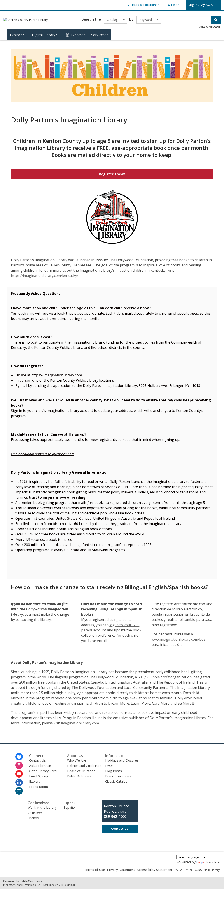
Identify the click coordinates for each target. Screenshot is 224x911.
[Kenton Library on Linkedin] (19, 782)
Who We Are (76, 760)
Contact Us (37, 760)
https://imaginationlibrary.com (56, 375)
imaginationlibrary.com (80, 723)
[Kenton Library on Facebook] (19, 756)
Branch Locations (118, 776)
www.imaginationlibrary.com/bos (178, 639)
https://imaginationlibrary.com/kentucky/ (44, 275)
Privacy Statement (121, 869)
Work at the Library (42, 807)
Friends (33, 818)
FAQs (109, 765)
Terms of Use (94, 869)
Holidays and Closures (122, 760)
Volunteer (35, 812)
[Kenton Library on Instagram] (19, 765)
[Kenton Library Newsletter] (19, 791)
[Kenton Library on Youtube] (19, 774)
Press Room (38, 786)
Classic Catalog (116, 781)
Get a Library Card (43, 771)
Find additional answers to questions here (42, 454)
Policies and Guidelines (84, 765)
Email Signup (38, 776)
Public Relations (79, 776)
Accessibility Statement (154, 869)
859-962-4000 (115, 816)
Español (69, 807)
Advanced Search (210, 27)
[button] (143, 5)
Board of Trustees (81, 771)
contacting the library (33, 619)
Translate (212, 862)
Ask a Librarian (40, 765)
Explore (35, 781)
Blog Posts (113, 771)
